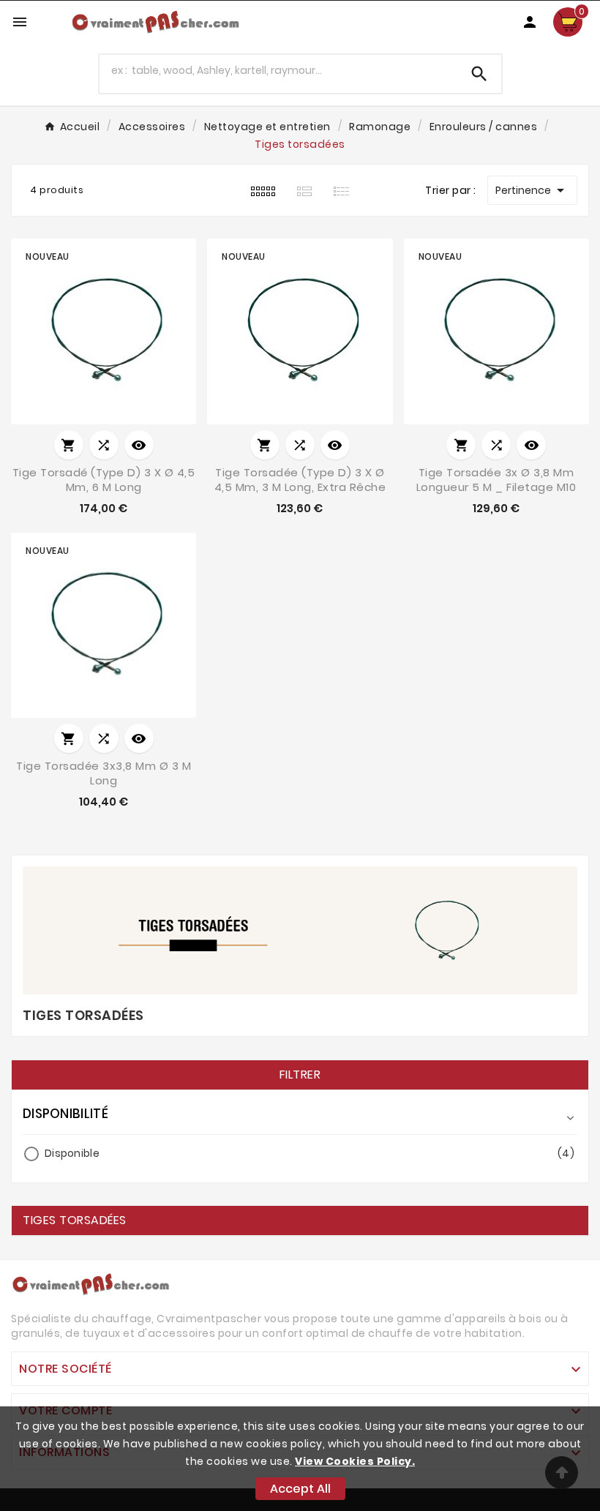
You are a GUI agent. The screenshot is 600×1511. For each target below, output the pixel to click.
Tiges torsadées (75, 1220)
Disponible (309, 1153)
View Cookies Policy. (355, 1461)
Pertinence (532, 190)
